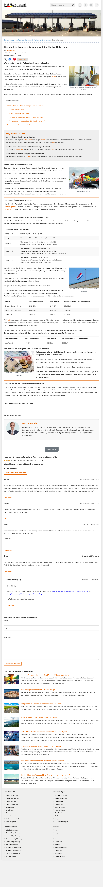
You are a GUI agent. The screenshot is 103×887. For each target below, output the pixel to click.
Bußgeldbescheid (11, 801)
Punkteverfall (59, 801)
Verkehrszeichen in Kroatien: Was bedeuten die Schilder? (43, 760)
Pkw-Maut (19, 149)
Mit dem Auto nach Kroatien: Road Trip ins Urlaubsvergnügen (45, 675)
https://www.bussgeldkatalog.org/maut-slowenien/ (24, 594)
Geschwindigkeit (60, 807)
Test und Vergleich (11, 856)
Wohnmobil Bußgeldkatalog (14, 850)
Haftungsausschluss (61, 847)
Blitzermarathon (10, 813)
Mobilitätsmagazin (17, 5)
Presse (57, 839)
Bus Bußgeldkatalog (12, 844)
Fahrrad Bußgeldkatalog (13, 833)
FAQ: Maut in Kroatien (16, 110)
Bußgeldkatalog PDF (12, 804)
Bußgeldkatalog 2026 (21, 7)
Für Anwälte (58, 841)
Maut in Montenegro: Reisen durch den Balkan (39, 718)
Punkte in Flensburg (61, 798)
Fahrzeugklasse (10, 207)
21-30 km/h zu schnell (12, 819)
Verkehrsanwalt (10, 810)
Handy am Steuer (60, 810)
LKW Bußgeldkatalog (12, 830)
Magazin (57, 833)
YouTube (91, 5)
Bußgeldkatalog (9, 40)
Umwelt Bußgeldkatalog (13, 836)
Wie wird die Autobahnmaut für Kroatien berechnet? (26, 117)
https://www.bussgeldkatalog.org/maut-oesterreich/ (70, 591)
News (56, 830)
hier (53, 142)
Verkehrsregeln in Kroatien (42, 40)
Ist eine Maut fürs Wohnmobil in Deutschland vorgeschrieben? (45, 775)
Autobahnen (28, 140)
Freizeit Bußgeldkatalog (13, 841)
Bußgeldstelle (59, 819)
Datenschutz (58, 850)
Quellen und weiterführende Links (19, 125)
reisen (54, 77)
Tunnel (43, 140)
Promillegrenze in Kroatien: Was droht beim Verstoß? (41, 746)
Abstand (57, 816)
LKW (9, 320)
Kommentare (22, 59)
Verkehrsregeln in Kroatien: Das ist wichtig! (38, 689)
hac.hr (9, 407)
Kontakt (57, 844)
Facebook (85, 5)
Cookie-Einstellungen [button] (61, 856)
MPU (15, 816)
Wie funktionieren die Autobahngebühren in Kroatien (25, 106)
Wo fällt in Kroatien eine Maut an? (20, 113)
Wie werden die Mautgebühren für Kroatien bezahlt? (27, 121)
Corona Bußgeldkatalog (13, 853)
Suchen (73, 5)
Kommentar (8, 637)
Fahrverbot (9, 816)
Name (6, 620)
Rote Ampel (58, 813)
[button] (5, 59)
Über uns (57, 836)
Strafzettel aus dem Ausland (24, 40)
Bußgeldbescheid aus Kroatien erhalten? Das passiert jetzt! (44, 732)
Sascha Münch (11, 50)
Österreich (8, 209)
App (80, 5)
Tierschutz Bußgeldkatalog (14, 839)
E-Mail (7, 629)
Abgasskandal (59, 804)
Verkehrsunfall (10, 807)
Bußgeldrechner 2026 (12, 795)
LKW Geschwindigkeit (61, 821)
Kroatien (28, 156)
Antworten (8, 498)
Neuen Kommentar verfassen (16, 472)
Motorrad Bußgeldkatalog (13, 847)
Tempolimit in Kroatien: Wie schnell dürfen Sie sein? (41, 703)
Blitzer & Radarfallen (61, 795)
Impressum (58, 853)
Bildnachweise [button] (52, 449)
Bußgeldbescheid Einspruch (14, 798)
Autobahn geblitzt (11, 821)
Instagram (97, 5)
